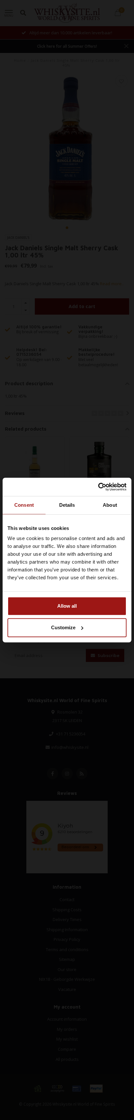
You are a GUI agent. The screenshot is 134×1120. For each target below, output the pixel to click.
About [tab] (110, 505)
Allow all (67, 606)
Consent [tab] (24, 505)
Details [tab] (67, 505)
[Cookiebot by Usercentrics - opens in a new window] (98, 487)
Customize (63, 627)
